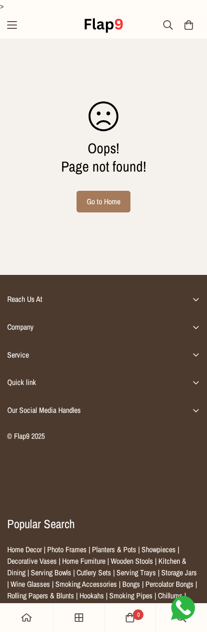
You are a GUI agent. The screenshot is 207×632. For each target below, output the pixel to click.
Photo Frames (67, 549)
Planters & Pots (114, 549)
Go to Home (103, 201)
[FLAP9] (103, 25)
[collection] (79, 617)
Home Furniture (83, 561)
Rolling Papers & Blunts (40, 595)
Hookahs (91, 595)
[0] (189, 25)
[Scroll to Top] (189, 581)
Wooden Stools (132, 561)
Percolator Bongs (169, 584)
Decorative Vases (32, 561)
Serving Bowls (51, 572)
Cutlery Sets (94, 572)
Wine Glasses (30, 584)
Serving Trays (136, 572)
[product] (26, 617)
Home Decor (24, 549)
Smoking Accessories (86, 584)
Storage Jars (179, 572)
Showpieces (159, 549)
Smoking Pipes (131, 595)
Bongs (131, 584)
